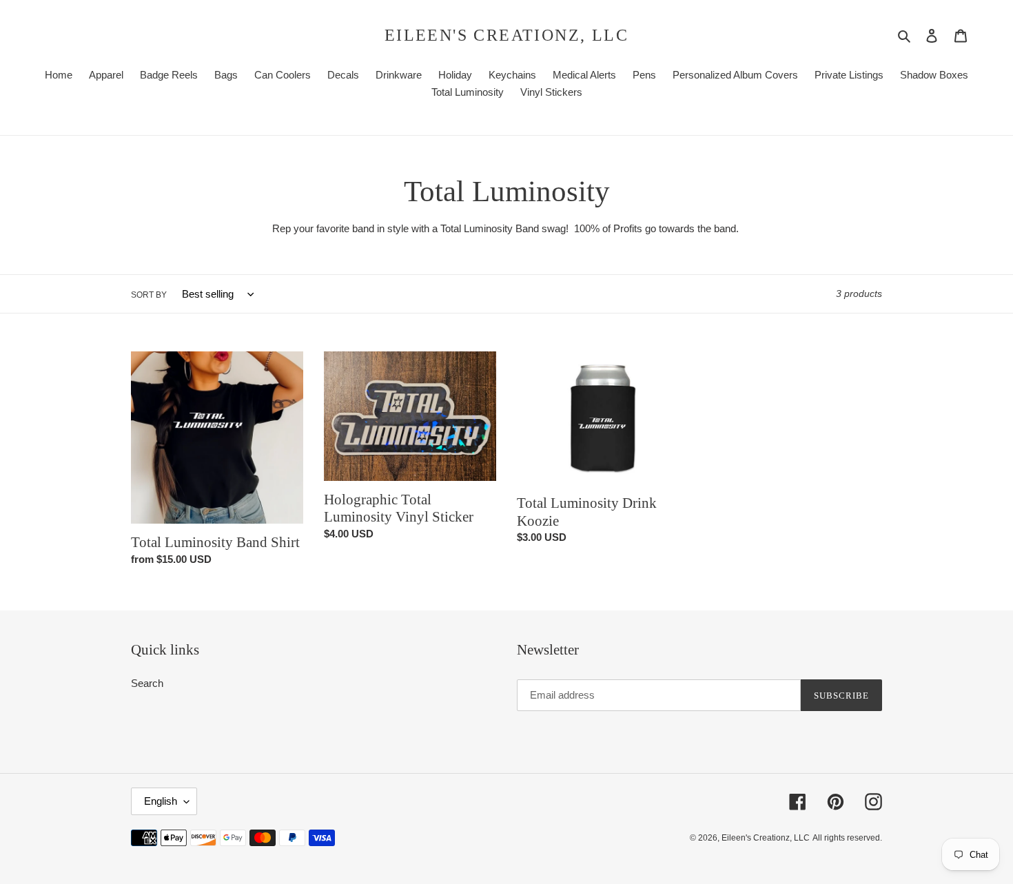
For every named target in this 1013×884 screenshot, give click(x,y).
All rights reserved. (847, 838)
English (160, 801)
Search (147, 683)
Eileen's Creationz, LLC (506, 35)
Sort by (149, 295)
